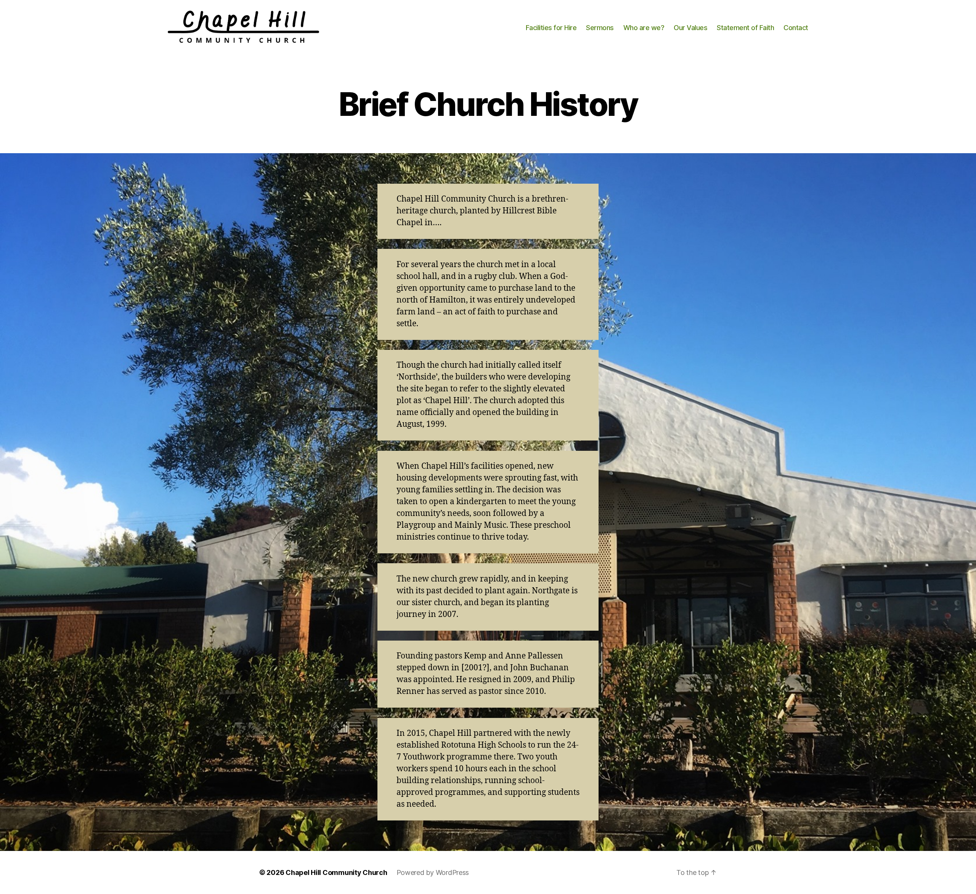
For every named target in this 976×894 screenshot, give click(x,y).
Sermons (600, 28)
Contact (795, 28)
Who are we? (644, 28)
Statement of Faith (745, 28)
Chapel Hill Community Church (336, 872)
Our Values (690, 28)
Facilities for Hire (551, 28)
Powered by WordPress (432, 872)
